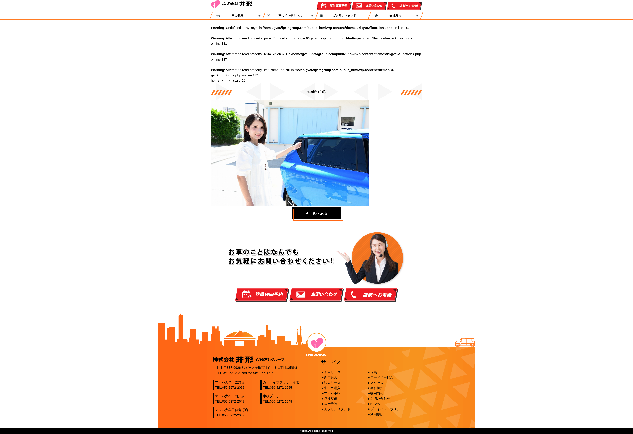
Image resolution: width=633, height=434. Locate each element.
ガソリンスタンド (343, 15)
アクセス (376, 383)
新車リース (332, 372)
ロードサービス (381, 377)
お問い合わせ (380, 398)
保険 (373, 372)
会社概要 (376, 388)
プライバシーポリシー (386, 409)
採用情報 (376, 393)
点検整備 (330, 398)
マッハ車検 (332, 393)
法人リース (332, 383)
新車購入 (330, 377)
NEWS (375, 404)
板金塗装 (330, 404)
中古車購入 (332, 388)
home (215, 80)
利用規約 (376, 414)
